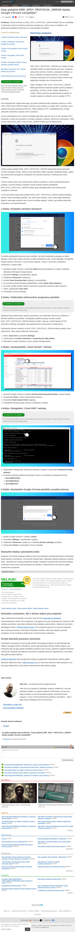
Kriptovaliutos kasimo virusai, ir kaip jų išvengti (16, 805)
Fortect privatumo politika (24, 608)
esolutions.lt (45, 927)
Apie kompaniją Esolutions (13, 708)
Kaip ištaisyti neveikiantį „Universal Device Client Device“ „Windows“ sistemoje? (28, 767)
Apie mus (7, 911)
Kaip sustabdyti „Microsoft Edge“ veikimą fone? (52, 857)
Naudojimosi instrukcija (19, 911)
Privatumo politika (6, 929)
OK (27, 929)
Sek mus (36, 920)
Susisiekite (37, 914)
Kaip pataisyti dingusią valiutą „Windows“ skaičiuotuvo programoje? (25, 772)
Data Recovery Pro (30, 663)
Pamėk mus (48, 920)
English (6, 726)
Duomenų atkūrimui (8, 659)
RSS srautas (25, 920)
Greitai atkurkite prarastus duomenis (13, 76)
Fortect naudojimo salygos (8, 608)
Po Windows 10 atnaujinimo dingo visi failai (51, 890)
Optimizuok (36, 5)
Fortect (41, 585)
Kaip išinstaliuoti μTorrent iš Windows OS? (15, 841)
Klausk (4, 747)
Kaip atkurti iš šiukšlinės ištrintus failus (49, 879)
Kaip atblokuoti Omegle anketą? (11, 885)
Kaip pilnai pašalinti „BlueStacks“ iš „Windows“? (52, 838)
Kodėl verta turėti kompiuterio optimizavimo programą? (55, 805)
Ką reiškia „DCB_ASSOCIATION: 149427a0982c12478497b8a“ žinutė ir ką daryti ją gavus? (17, 880)
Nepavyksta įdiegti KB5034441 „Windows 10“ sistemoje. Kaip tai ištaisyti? (26, 775)
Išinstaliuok (25, 5)
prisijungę (7, 739)
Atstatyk (70, 892)
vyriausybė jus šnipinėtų (51, 618)
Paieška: (57, 1)
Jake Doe (8, 17)
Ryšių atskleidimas (65, 911)
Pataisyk (15, 5)
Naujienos (5, 5)
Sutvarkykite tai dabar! (11, 82)
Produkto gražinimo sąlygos (41, 608)
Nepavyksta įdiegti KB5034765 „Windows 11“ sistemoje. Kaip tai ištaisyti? (26, 764)
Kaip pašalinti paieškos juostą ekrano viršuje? (52, 846)
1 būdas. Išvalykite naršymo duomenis (14, 37)
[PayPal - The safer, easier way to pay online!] (67, 712)
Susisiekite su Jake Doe (12, 704)
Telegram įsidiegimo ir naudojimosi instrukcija (52, 866)
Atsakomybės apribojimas (49, 911)
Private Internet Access (26, 627)
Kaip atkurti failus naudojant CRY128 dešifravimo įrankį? (19, 888)
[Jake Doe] (13, 17)
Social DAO (47, 5)
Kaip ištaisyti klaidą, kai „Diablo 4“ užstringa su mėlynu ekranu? (23, 770)
